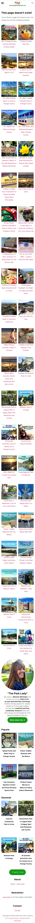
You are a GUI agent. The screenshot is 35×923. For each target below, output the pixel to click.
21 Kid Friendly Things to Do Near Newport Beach (26, 560)
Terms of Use (24, 918)
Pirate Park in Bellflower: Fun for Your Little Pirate (9, 503)
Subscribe (6, 897)
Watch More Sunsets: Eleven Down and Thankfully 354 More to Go (9, 378)
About (13, 884)
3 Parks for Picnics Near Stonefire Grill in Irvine (9, 288)
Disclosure (17, 920)
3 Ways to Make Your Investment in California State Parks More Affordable (9, 194)
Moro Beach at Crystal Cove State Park (9, 475)
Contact (17, 910)
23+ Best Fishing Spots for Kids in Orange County (9, 101)
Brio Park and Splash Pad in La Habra (26, 503)
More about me (16, 720)
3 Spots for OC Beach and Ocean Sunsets (26, 72)
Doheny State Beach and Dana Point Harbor (9, 560)
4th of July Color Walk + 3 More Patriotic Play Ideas (26, 256)
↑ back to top (17, 872)
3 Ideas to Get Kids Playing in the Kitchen (26, 347)
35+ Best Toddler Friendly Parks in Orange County (26, 101)
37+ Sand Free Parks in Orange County (9, 129)
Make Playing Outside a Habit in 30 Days (9, 347)
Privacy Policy (14, 918)
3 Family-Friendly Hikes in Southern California (9, 319)
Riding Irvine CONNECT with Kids (26, 588)
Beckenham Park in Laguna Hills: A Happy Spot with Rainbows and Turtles (9, 412)
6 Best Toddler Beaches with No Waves (9, 531)
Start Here (21, 884)
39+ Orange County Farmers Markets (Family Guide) (9, 44)
